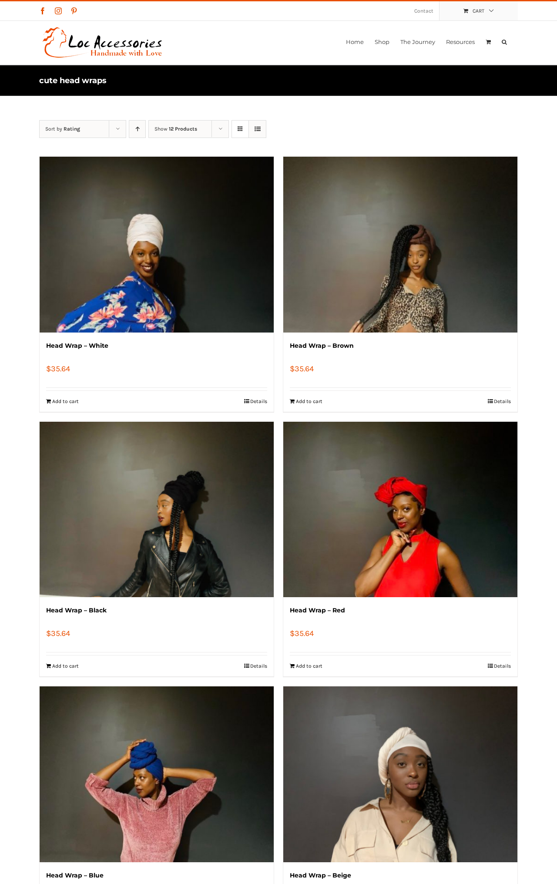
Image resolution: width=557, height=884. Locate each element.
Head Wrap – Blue (75, 875)
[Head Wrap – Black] (157, 510)
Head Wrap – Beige (320, 875)
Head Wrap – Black (76, 610)
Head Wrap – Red (317, 610)
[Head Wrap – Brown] (400, 245)
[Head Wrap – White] (157, 245)
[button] (504, 42)
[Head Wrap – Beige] (400, 774)
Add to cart (65, 401)
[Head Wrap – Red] (400, 510)
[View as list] (257, 129)
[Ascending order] (137, 129)
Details (258, 401)
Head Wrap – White (77, 346)
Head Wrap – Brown (322, 346)
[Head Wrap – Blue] (157, 774)
